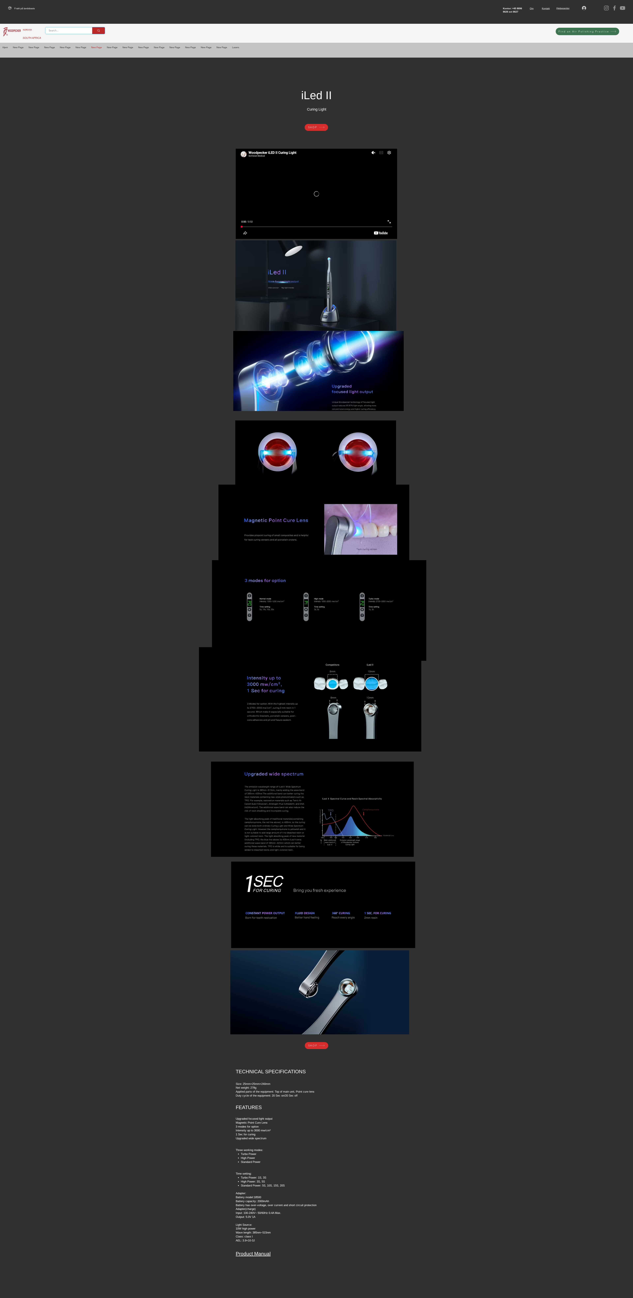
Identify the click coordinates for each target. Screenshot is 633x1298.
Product (244, 1253)
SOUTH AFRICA (32, 37)
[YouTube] (622, 8)
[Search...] (98, 30)
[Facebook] (614, 8)
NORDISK (27, 30)
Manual (262, 1253)
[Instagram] (606, 8)
